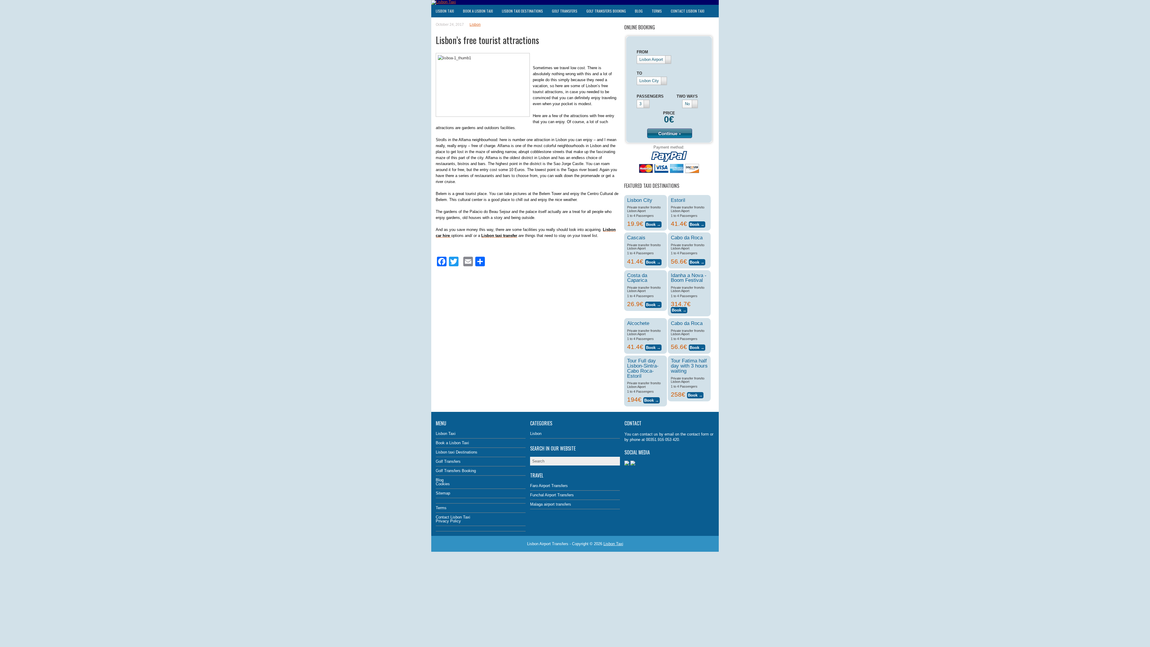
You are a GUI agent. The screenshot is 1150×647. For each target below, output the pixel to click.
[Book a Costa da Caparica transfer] (653, 303)
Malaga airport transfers (550, 504)
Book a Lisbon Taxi (478, 10)
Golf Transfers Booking (606, 10)
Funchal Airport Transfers (552, 495)
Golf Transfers (564, 10)
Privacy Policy (448, 521)
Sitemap (443, 493)
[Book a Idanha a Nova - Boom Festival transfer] (679, 309)
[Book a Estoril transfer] (697, 223)
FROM (642, 52)
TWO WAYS (687, 96)
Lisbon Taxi (445, 10)
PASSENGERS (650, 96)
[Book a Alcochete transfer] (653, 346)
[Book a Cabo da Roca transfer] (697, 261)
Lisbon (475, 24)
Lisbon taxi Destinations (522, 10)
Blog (639, 10)
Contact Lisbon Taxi (687, 10)
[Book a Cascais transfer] (653, 261)
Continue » (669, 133)
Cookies (443, 484)
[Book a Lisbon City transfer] (653, 223)
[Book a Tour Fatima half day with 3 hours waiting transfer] (695, 394)
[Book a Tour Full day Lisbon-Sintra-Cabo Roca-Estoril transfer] (651, 399)
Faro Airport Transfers (549, 485)
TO (639, 73)
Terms (657, 10)
